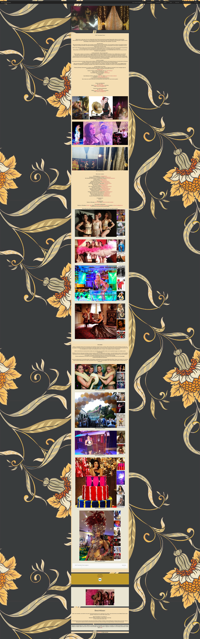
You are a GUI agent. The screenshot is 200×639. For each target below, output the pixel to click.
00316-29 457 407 (98, 205)
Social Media (100, 574)
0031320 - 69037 (89, 205)
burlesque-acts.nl (107, 192)
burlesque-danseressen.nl (105, 182)
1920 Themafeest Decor (6, 2)
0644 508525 (102, 85)
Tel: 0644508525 (149, 2)
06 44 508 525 (114, 75)
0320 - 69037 (100, 75)
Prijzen (171, 2)
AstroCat (99, 632)
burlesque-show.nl (108, 183)
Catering (165, 2)
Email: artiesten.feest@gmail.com (137, 2)
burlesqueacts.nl (104, 180)
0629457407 (96, 90)
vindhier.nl (100, 577)
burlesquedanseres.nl (104, 187)
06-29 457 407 (108, 75)
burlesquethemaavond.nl (105, 188)
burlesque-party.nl (103, 179)
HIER (101, 627)
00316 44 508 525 (105, 205)
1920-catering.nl (109, 70)
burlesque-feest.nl (106, 181)
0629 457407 (96, 85)
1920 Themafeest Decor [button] (186, 2)
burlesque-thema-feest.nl (104, 190)
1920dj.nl (106, 71)
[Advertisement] (100, 636)
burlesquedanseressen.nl (103, 184)
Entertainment (158, 2)
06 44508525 (102, 90)
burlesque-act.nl (100, 69)
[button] (81, 565)
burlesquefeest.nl (104, 185)
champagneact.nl (104, 176)
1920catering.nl (107, 72)
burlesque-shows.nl (106, 189)
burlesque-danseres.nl (111, 178)
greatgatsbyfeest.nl (108, 191)
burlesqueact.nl (107, 193)
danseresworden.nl (107, 195)
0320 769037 (101, 84)
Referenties (177, 2)
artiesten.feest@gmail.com (102, 76)
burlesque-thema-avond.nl (106, 186)
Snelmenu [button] (196, 2)
